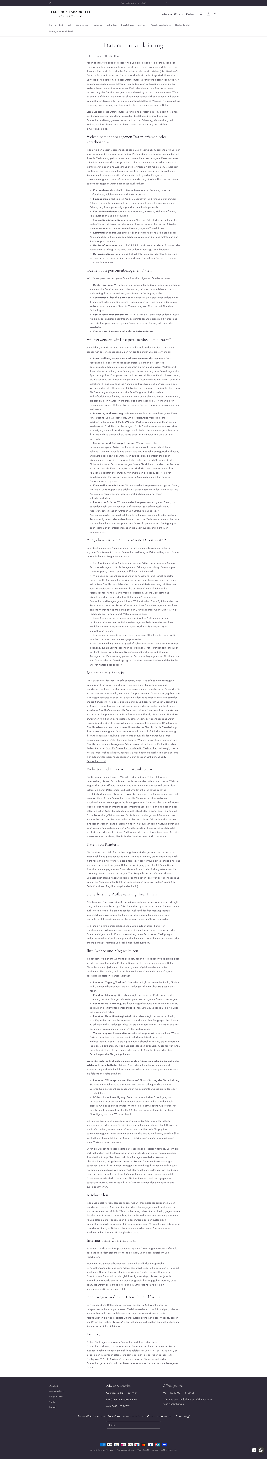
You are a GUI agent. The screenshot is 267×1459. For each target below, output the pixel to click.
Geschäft (53, 1386)
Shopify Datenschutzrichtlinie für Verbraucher (131, 748)
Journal (52, 1407)
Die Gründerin (56, 1391)
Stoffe (52, 1401)
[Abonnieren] (157, 1424)
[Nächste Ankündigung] (166, 3)
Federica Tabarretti (105, 1450)
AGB (163, 1450)
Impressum (172, 1450)
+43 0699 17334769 (118, 1406)
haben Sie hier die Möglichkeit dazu (117, 1232)
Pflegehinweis (56, 1396)
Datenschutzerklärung (125, 1450)
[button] (52, 25)
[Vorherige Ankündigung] (101, 3)
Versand (155, 1450)
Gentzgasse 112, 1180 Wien (122, 1393)
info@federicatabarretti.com (121, 1399)
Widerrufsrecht (143, 1450)
